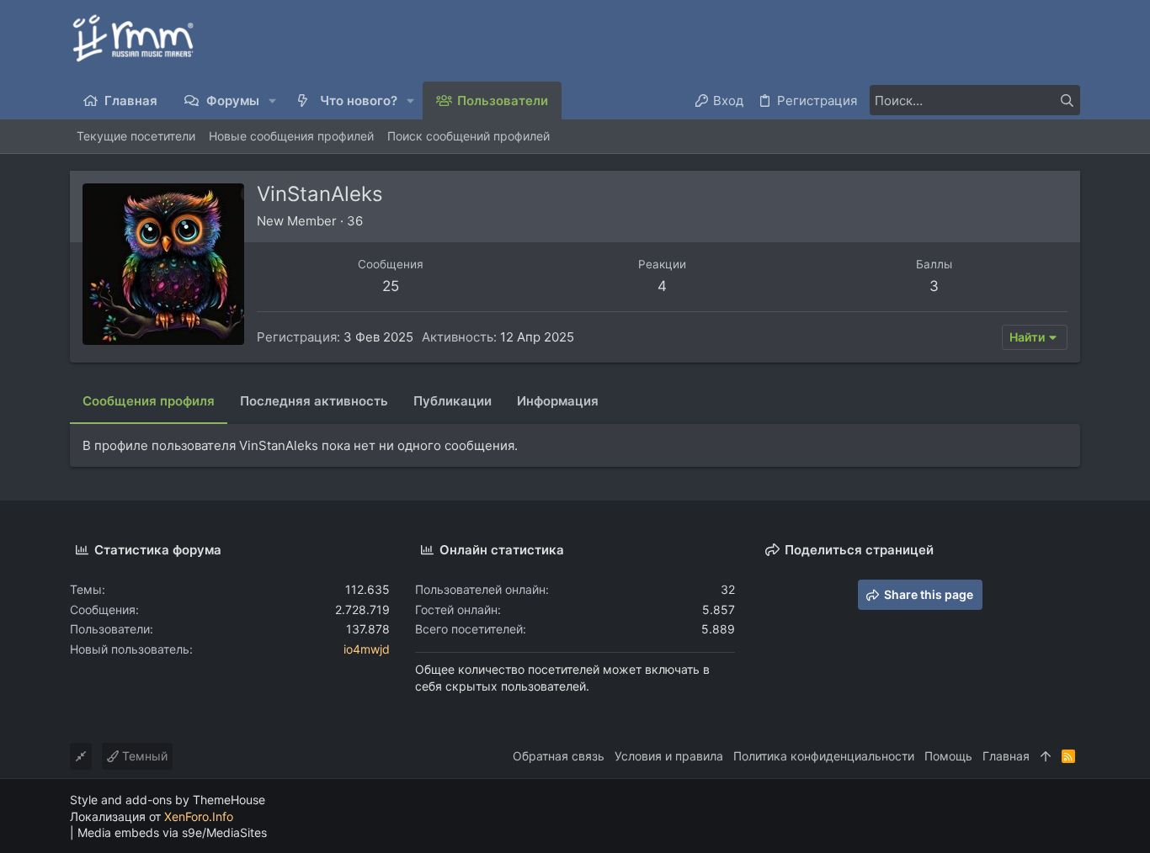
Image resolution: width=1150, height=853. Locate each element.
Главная (1006, 756)
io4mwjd (366, 649)
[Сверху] (1046, 756)
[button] (273, 100)
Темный (143, 756)
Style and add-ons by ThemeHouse (167, 799)
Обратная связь (558, 756)
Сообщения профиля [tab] (149, 401)
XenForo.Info (198, 816)
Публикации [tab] (452, 401)
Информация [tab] (558, 401)
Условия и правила (669, 756)
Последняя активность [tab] (314, 401)
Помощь (948, 756)
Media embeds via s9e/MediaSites (172, 832)
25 (390, 286)
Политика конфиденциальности (823, 756)
